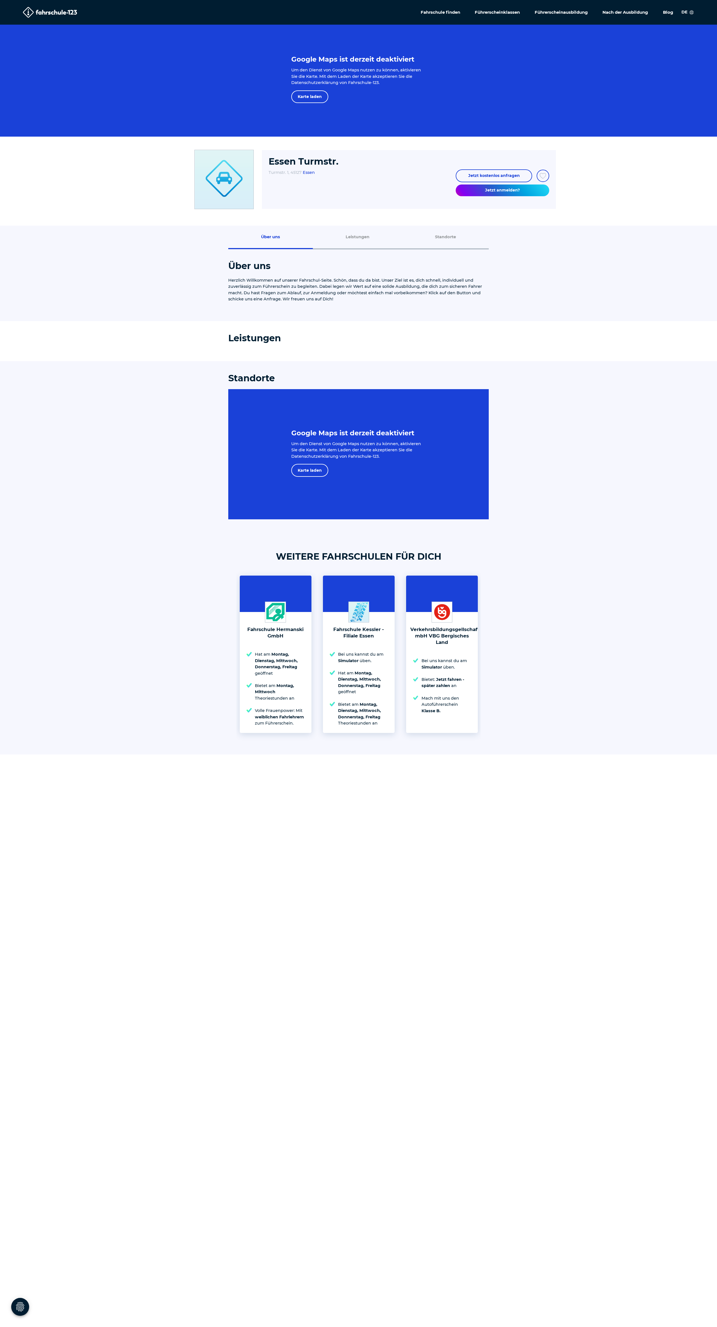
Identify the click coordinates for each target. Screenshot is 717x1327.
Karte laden (310, 96)
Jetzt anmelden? (502, 190)
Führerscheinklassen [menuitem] (497, 12)
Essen (309, 172)
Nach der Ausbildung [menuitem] (625, 12)
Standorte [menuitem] (445, 236)
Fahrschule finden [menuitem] (440, 12)
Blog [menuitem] (668, 12)
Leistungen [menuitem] (357, 236)
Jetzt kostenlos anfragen (494, 175)
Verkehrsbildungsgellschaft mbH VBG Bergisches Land (444, 636)
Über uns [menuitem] (270, 236)
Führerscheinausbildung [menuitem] (561, 12)
